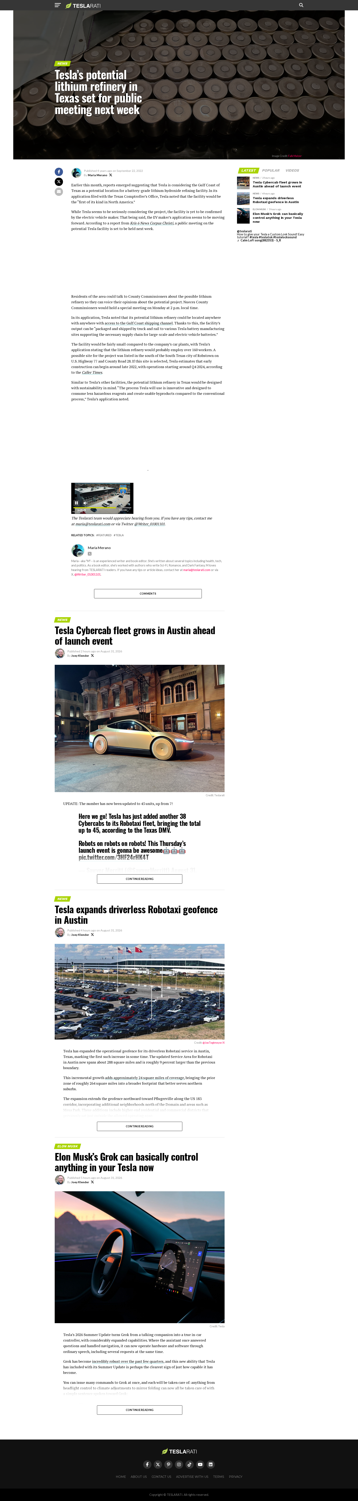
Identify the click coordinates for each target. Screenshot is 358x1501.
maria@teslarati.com (196, 570)
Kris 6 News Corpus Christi (151, 223)
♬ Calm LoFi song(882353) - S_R (259, 240)
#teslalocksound (285, 237)
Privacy (235, 1477)
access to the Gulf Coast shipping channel (139, 323)
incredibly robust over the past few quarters (127, 1361)
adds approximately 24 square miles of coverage (144, 1077)
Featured (105, 535)
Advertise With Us (192, 1477)
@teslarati (244, 231)
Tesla (119, 535)
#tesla (254, 237)
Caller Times (92, 372)
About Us (139, 1477)
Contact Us (161, 1477)
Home (121, 1477)
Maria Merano (97, 175)
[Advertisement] (148, 265)
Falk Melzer (295, 156)
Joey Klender (80, 655)
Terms (218, 1477)
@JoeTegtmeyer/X (214, 1042)
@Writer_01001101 (87, 574)
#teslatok (266, 237)
